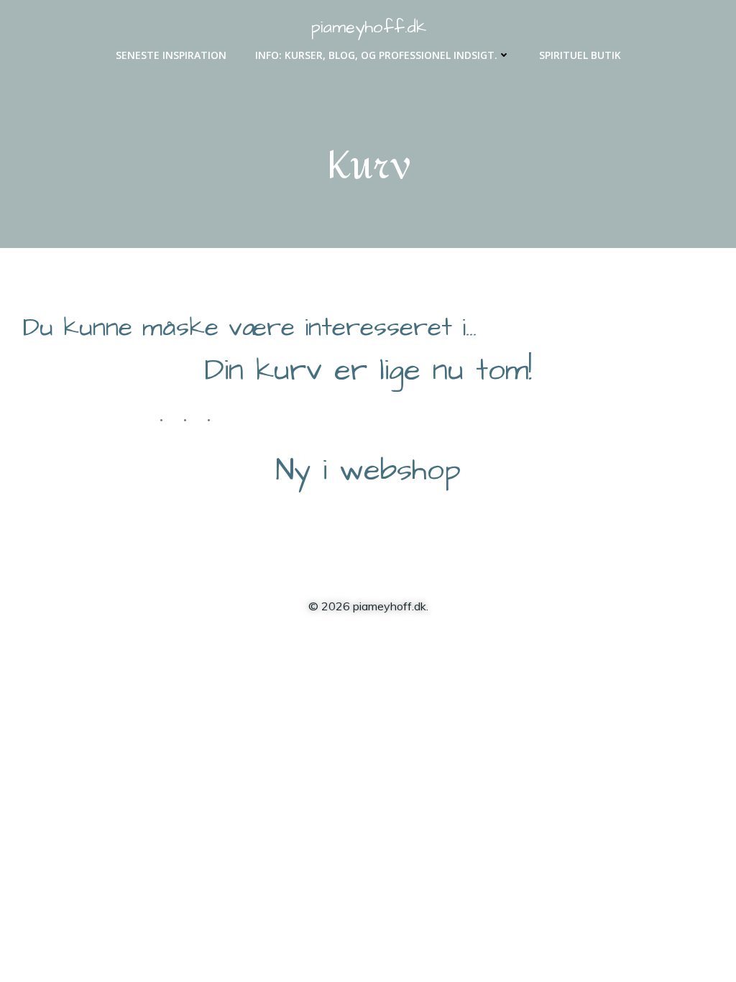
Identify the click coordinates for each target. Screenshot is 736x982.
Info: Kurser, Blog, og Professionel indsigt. (376, 55)
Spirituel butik (580, 55)
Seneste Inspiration (171, 55)
